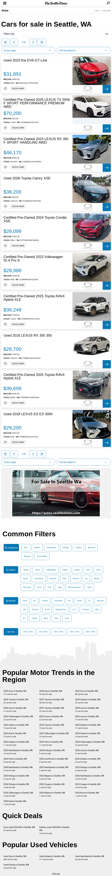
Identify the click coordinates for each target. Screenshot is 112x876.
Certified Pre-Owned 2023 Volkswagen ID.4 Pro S (33, 258)
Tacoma (35, 609)
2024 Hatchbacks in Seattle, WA (18, 769)
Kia (86, 579)
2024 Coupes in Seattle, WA (52, 785)
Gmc (64, 579)
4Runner (100, 601)
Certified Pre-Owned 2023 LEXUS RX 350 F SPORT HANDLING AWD (36, 140)
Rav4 (25, 601)
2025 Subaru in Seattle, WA (16, 726)
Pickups (66, 548)
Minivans (91, 548)
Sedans (37, 548)
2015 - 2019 (58, 632)
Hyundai (53, 579)
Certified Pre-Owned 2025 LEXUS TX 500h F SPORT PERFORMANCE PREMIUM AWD (37, 103)
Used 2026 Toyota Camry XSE (27, 178)
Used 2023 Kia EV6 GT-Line (25, 60)
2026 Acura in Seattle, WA (87, 794)
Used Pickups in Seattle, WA (16, 866)
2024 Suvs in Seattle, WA (50, 692)
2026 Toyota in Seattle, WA (51, 709)
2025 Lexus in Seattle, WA (87, 718)
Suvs (26, 548)
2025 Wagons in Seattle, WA (52, 777)
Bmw (39, 587)
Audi (88, 570)
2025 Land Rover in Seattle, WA (53, 760)
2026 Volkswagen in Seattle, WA (18, 794)
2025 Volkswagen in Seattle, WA (18, 718)
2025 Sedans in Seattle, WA (87, 726)
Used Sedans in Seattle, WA (52, 858)
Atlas (46, 618)
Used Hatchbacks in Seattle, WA (89, 858)
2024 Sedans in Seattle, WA (87, 701)
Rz (24, 618)
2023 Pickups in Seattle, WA (88, 769)
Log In (97, 10)
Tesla (89, 587)
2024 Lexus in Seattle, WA (87, 709)
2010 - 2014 (74, 632)
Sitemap (56, 874)
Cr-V (74, 609)
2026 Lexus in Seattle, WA (87, 752)
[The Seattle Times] (56, 3)
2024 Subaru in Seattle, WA (87, 735)
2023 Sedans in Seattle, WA (16, 743)
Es (90, 601)
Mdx (97, 609)
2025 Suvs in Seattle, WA (15, 692)
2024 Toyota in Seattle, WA (16, 701)
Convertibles (42, 556)
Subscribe (106, 10)
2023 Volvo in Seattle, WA (51, 743)
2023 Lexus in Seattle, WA (51, 718)
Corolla (45, 601)
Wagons (27, 556)
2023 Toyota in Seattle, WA (51, 726)
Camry (79, 601)
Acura (25, 579)
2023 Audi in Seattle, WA (15, 735)
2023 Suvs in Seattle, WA (86, 692)
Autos (4, 10)
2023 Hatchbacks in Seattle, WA (18, 752)
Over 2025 (43, 632)
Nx (69, 601)
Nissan (76, 579)
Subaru (65, 570)
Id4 (24, 609)
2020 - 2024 (28, 632)
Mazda (96, 579)
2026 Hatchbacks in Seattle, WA (89, 777)
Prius (56, 618)
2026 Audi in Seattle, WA (15, 802)
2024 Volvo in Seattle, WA (15, 760)
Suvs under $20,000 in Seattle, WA (19, 828)
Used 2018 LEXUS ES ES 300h (28, 414)
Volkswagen (51, 570)
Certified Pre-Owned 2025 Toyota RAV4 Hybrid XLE (34, 297)
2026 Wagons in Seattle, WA (52, 794)
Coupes (78, 548)
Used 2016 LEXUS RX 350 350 (28, 335)
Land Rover (38, 579)
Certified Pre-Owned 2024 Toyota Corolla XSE (35, 219)
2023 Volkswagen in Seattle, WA (54, 735)
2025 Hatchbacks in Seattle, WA (53, 769)
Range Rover (61, 609)
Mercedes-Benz (74, 587)
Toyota (25, 570)
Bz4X (47, 609)
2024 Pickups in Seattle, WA (52, 752)
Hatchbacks (51, 548)
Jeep (60, 587)
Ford (49, 587)
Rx (35, 601)
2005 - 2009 (90, 632)
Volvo (98, 570)
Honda (77, 570)
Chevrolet (27, 587)
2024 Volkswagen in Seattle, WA (90, 743)
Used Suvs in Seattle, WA (15, 858)
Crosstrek (58, 601)
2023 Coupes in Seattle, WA (87, 785)
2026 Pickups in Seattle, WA (16, 785)
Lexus (37, 570)
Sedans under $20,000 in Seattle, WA (54, 830)
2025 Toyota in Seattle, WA (51, 701)
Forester (85, 609)
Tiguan (34, 618)
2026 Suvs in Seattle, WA (15, 709)
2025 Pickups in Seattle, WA (16, 777)
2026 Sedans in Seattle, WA (87, 760)
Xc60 (67, 618)
